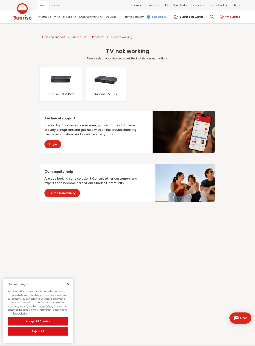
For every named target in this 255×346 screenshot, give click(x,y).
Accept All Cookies (38, 321)
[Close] (68, 284)
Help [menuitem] (166, 5)
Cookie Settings (46, 306)
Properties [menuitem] (154, 5)
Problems (98, 37)
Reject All (38, 331)
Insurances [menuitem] (137, 5)
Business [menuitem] (55, 5)
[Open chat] (240, 318)
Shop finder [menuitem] (180, 5)
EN (234, 5)
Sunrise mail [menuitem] (198, 5)
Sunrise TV (78, 37)
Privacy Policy (20, 313)
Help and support (53, 37)
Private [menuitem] (43, 5)
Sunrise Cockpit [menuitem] (218, 5)
